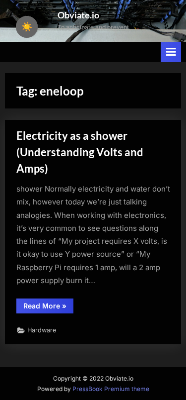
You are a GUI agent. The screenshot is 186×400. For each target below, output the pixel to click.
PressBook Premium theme (110, 389)
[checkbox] (27, 27)
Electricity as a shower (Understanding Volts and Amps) (79, 152)
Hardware (41, 330)
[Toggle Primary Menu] (171, 52)
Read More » (48, 307)
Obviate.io (78, 14)
